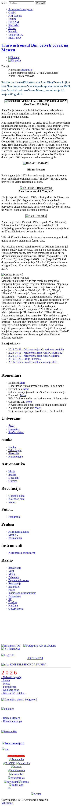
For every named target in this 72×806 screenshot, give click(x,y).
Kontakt (12, 31)
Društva (12, 602)
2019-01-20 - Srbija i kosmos (24, 358)
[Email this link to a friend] (14, 60)
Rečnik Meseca (11, 717)
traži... (4, 3)
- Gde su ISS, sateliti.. (13, 693)
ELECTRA (14, 37)
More (22, 382)
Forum (12, 18)
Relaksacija (14, 583)
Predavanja (14, 596)
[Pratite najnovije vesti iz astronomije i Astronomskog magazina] (36, 793)
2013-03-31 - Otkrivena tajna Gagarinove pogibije (36, 349)
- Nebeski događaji (11, 677)
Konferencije (15, 456)
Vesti (11, 570)
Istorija (12, 474)
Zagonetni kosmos (18, 580)
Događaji (13, 477)
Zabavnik (13, 577)
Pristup (12, 28)
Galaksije (13, 429)
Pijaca (11, 589)
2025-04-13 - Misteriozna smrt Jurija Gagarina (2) (35, 352)
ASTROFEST (35, 658)
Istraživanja (14, 567)
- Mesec (5, 683)
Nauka (12, 447)
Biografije (26, 69)
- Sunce (5, 680)
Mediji (12, 574)
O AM (12, 12)
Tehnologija (14, 450)
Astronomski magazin (20, 9)
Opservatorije (15, 608)
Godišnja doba (16, 495)
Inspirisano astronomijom (22, 592)
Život (11, 425)
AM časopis (15, 15)
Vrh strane (7, 802)
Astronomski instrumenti (21, 552)
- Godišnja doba (10, 689)
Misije (11, 471)
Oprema (12, 480)
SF (10, 599)
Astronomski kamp (18, 531)
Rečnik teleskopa (12, 721)
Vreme (12, 502)
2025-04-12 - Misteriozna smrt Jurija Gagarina (33, 355)
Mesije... (13, 534)
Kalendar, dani (16, 498)
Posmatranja (15, 537)
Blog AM (13, 21)
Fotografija (14, 516)
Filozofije (13, 453)
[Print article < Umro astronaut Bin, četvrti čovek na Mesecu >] (13, 57)
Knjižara (13, 605)
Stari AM (13, 25)
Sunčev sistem (16, 432)
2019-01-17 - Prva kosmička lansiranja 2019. (33, 362)
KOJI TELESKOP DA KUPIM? (27, 664)
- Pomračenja (8, 686)
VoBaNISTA (15, 34)
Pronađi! (40, 3)
